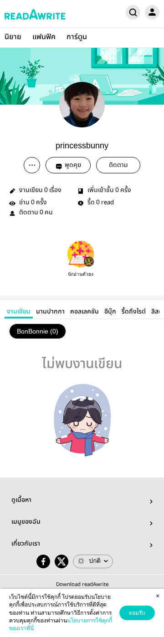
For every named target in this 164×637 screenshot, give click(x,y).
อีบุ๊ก (110, 312)
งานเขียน (19, 312)
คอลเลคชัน (84, 312)
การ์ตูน (77, 37)
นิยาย (13, 37)
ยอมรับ (137, 613)
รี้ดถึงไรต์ (134, 312)
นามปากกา (50, 312)
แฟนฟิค (44, 37)
